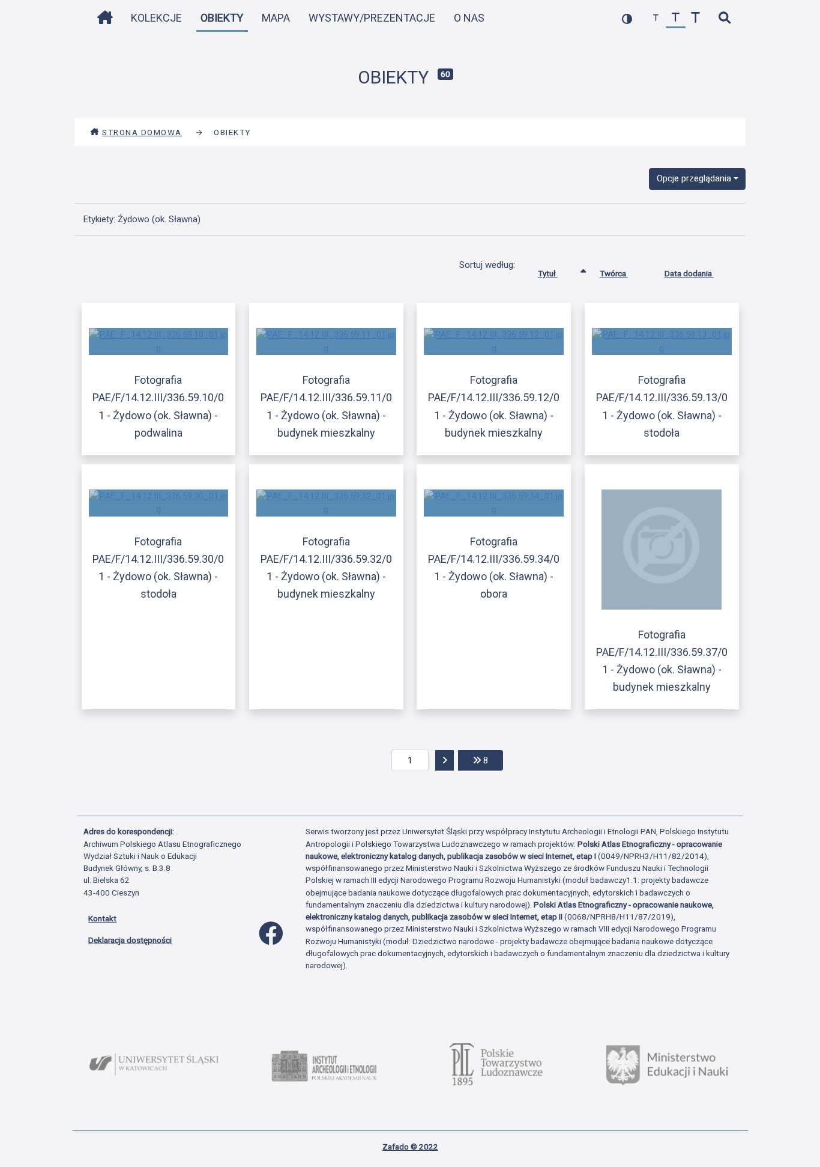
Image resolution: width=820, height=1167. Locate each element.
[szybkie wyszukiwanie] (724, 18)
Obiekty (221, 17)
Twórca (614, 273)
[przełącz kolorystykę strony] (627, 18)
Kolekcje (156, 17)
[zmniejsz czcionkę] (656, 18)
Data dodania (689, 273)
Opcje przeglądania (694, 178)
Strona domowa (142, 132)
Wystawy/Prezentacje (372, 17)
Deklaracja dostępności (130, 940)
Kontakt (102, 918)
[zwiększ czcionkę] (695, 18)
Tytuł (548, 273)
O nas (469, 17)
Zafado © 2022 (410, 1146)
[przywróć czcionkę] (676, 18)
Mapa (276, 17)
